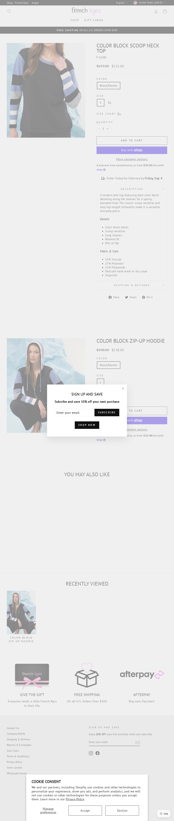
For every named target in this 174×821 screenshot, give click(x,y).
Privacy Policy (75, 799)
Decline (122, 811)
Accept (85, 811)
